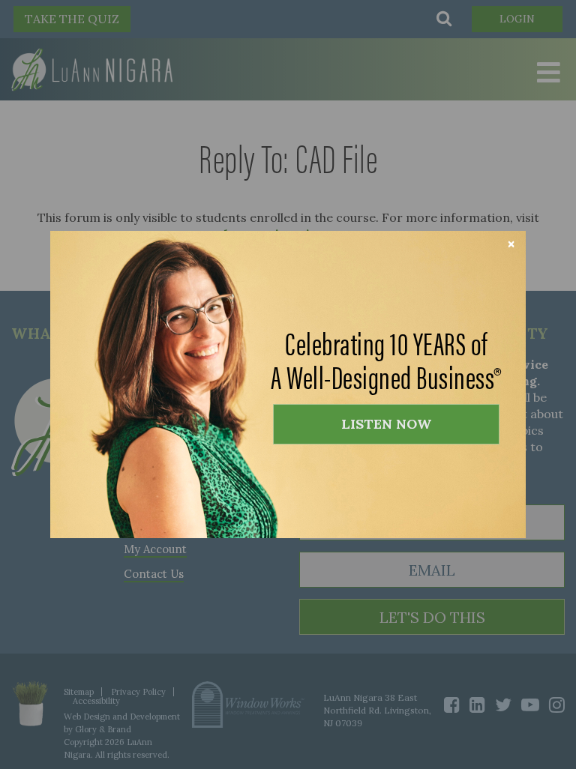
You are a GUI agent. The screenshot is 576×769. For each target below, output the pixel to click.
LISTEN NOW (386, 423)
